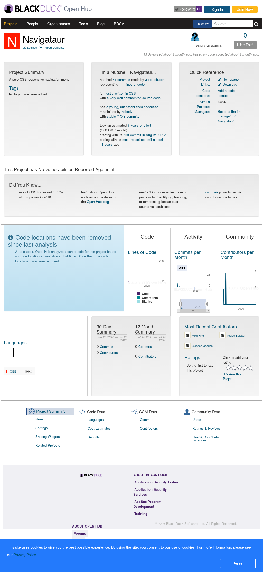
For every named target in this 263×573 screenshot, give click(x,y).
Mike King (198, 335)
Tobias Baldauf (236, 335)
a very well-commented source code (134, 97)
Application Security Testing (156, 481)
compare (211, 192)
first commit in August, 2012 (145, 134)
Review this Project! (232, 376)
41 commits (121, 79)
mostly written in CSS (120, 93)
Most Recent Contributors (210, 326)
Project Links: (205, 82)
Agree (238, 563)
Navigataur (43, 38)
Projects (10, 23)
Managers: (202, 111)
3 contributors (155, 79)
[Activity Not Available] (195, 36)
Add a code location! (226, 93)
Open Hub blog (98, 201)
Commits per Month (187, 254)
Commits (106, 346)
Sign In (217, 9)
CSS (13, 371)
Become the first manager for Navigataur (230, 116)
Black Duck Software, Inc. (185, 523)
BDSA (119, 23)
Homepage (230, 79)
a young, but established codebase (132, 106)
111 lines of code (132, 84)
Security (94, 437)
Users (196, 419)
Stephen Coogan (202, 346)
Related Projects (47, 445)
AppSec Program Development (147, 504)
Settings (32, 47)
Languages (15, 342)
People (32, 23)
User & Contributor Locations (206, 438)
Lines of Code (142, 251)
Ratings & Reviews (206, 428)
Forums (80, 533)
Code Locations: (202, 93)
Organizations (58, 23)
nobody (127, 111)
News (39, 419)
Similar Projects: (203, 104)
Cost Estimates (99, 428)
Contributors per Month (237, 254)
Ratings (192, 357)
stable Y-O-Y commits (123, 116)
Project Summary (51, 411)
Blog (101, 23)
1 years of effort (139, 125)
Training (140, 513)
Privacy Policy (25, 554)
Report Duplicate (53, 47)
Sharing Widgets (47, 436)
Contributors (109, 352)
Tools (83, 23)
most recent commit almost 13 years (131, 142)
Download (229, 84)
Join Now (245, 9)
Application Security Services (150, 492)
